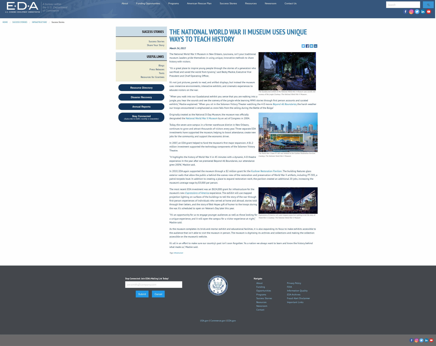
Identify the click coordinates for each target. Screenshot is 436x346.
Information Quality (297, 290)
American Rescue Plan (199, 3)
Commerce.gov (217, 320)
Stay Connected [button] (141, 117)
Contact (260, 309)
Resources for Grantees (152, 77)
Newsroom (270, 3)
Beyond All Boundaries (284, 104)
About (125, 3)
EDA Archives (293, 294)
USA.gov (204, 320)
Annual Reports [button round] (141, 106)
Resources (251, 3)
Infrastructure (39, 22)
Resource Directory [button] (141, 87)
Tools (161, 73)
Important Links (295, 302)
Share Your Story (155, 45)
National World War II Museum (201, 118)
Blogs (161, 65)
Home (5, 22)
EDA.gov (231, 320)
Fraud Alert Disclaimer (298, 298)
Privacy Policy (294, 283)
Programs (173, 3)
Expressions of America (197, 192)
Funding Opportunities (148, 3)
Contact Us (291, 3)
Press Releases (157, 69)
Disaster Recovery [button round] (141, 97)
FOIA (289, 286)
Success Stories (228, 3)
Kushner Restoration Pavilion (266, 171)
